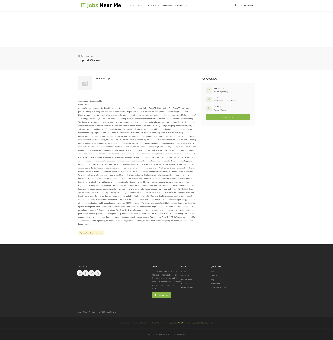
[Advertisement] (166, 29)
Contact (214, 276)
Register (249, 5)
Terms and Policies (218, 287)
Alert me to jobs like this (92, 233)
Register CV (167, 5)
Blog (212, 280)
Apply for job (228, 117)
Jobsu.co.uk (208, 323)
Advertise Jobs (181, 5)
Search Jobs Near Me (150, 323)
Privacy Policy (216, 283)
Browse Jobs (153, 5)
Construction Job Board (192, 323)
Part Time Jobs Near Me (171, 323)
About (213, 272)
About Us (141, 5)
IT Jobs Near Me (161, 295)
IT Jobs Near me (86, 56)
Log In (239, 5)
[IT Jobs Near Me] (100, 6)
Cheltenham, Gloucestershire (225, 101)
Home (132, 5)
